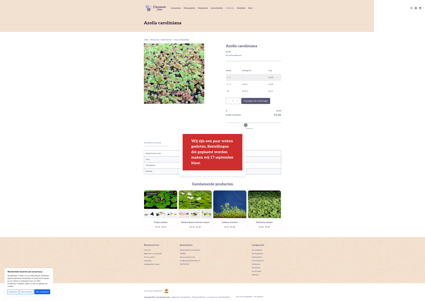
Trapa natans (161, 222)
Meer (250, 8)
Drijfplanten (230, 8)
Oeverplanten (176, 8)
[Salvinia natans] (264, 204)
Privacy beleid (149, 257)
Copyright (147, 261)
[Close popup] (245, 125)
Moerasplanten (189, 8)
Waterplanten (203, 8)
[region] (28, 282)
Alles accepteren (42, 292)
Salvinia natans (264, 222)
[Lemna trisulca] (229, 204)
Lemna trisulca (230, 222)
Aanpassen (13, 292)
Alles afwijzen (26, 292)
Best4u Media (224, 297)
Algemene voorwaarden (153, 253)
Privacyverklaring (198, 297)
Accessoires (256, 271)
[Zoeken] (411, 8)
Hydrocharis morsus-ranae (195, 222)
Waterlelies (241, 8)
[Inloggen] (416, 8)
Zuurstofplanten (217, 8)
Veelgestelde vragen (152, 264)
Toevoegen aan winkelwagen (255, 101)
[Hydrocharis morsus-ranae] (195, 204)
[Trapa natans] (160, 204)
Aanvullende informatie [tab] (152, 143)
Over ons (147, 250)
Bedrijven (255, 275)
